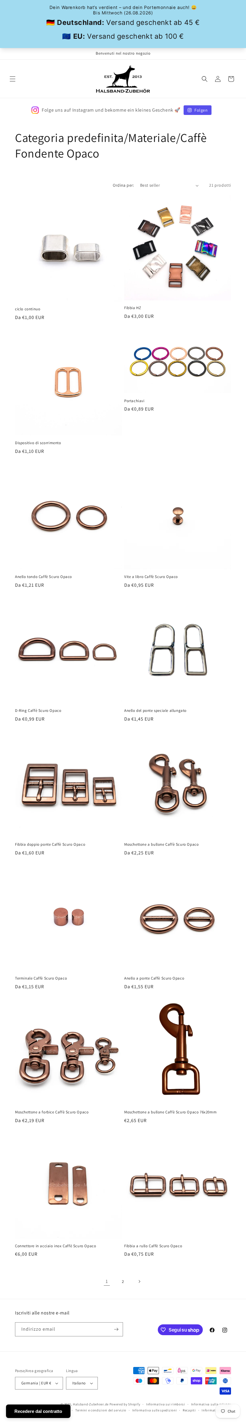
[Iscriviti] (116, 1329)
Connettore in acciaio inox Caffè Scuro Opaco (55, 1246)
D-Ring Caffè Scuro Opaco (38, 710)
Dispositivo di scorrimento (38, 443)
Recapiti (189, 1410)
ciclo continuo (27, 309)
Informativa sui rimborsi (165, 1404)
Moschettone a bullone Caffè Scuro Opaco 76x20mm (170, 1112)
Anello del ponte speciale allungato (155, 710)
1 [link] (107, 1281)
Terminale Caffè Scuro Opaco (41, 978)
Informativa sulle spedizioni (154, 1410)
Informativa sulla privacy (211, 1404)
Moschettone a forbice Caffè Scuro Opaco (51, 1112)
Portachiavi (134, 401)
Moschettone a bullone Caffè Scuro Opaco (161, 844)
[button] (12, 79)
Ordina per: (123, 185)
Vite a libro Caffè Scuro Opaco (151, 576)
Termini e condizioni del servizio (100, 1410)
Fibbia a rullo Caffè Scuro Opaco (153, 1246)
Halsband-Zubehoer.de (91, 1404)
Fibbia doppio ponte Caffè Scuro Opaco (50, 844)
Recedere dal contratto (38, 1411)
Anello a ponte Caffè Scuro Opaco (154, 978)
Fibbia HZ (132, 308)
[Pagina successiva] (139, 1281)
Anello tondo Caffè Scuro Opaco (43, 576)
